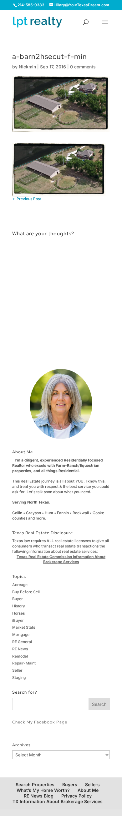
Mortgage (20, 634)
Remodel (20, 656)
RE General (22, 641)
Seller (17, 670)
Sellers (92, 784)
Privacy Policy (76, 795)
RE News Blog (38, 795)
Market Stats (23, 627)
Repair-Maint (24, 663)
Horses (18, 613)
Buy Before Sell (26, 591)
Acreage (20, 584)
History (18, 606)
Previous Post (26, 198)
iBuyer (18, 620)
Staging (19, 677)
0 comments (83, 66)
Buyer (17, 598)
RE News (20, 649)
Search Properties (35, 784)
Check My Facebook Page (39, 722)
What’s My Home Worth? (43, 790)
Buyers (69, 784)
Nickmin (27, 66)
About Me (88, 790)
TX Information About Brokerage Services (58, 801)
